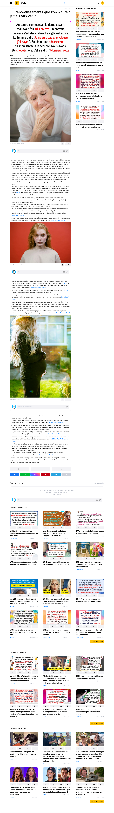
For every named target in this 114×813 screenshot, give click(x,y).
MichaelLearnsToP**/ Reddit (56, 434)
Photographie (79, 569)
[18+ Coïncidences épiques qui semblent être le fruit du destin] (90, 586)
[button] (19, 469)
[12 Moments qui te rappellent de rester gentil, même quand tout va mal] (90, 50)
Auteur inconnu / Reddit (56, 422)
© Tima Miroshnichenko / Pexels (17, 264)
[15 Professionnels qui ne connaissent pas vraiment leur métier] (90, 697)
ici (40, 460)
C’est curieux (13, 8)
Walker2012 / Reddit (17, 215)
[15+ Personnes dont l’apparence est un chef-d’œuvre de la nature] (57, 549)
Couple (78, 101)
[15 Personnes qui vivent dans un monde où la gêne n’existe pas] (90, 112)
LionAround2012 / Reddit (38, 287)
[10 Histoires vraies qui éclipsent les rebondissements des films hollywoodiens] (90, 617)
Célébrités (45, 606)
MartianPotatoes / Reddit (63, 313)
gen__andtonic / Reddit (58, 220)
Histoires (78, 39)
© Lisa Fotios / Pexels (15, 399)
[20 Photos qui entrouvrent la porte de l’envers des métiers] (90, 663)
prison (18, 192)
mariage (65, 290)
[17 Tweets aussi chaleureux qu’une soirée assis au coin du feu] (90, 518)
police (65, 283)
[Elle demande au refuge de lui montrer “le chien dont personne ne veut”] (24, 739)
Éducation (45, 538)
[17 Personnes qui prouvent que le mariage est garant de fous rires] (24, 549)
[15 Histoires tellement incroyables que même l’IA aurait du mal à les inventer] (57, 617)
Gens (77, 70)
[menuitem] (39, 3)
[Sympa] (20, 3)
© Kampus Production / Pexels (17, 143)
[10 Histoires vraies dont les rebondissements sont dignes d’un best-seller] (24, 518)
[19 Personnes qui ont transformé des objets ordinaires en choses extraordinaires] (90, 549)
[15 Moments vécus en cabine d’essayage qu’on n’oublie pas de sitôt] (24, 617)
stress (43, 313)
